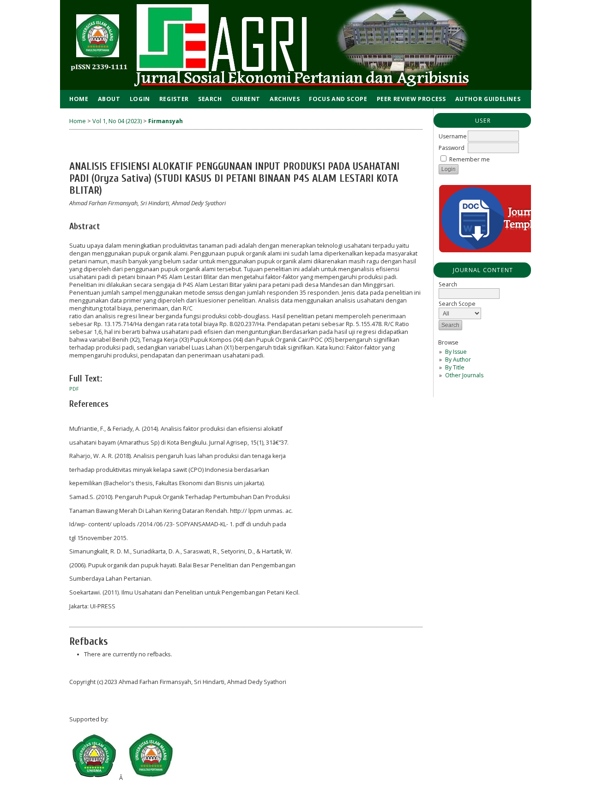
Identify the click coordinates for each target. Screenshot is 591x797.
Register (174, 99)
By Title (454, 367)
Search (210, 99)
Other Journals (464, 375)
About (109, 99)
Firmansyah (165, 121)
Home (79, 99)
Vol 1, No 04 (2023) (117, 121)
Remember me (469, 159)
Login (140, 99)
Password (451, 148)
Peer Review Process (411, 99)
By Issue (456, 352)
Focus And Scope (338, 99)
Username (453, 136)
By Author (458, 359)
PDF (74, 389)
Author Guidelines (488, 99)
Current (245, 99)
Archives (285, 99)
